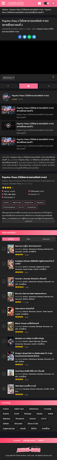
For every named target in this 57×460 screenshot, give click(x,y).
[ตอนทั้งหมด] (28, 86)
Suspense (31, 207)
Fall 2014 (11, 194)
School (25, 311)
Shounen (18, 251)
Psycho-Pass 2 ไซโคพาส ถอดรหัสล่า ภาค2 (30, 95)
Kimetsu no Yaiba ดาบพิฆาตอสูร (29, 338)
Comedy (32, 266)
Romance (20, 418)
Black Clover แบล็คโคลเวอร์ (27, 323)
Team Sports (48, 311)
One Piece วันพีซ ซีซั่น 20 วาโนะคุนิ (29, 371)
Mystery (40, 202)
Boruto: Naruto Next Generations (30, 293)
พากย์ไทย (32, 251)
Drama (6, 413)
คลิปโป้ (40, 440)
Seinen (6, 423)
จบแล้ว (25, 251)
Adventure (33, 249)
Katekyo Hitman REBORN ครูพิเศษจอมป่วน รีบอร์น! (34, 262)
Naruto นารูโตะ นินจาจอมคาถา (28, 246)
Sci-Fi (21, 207)
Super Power (28, 269)
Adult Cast (16, 202)
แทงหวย (17, 440)
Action (6, 202)
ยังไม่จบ (32, 299)
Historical (19, 344)
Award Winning (34, 341)
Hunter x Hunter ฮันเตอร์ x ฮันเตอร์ (30, 278)
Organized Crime (42, 266)
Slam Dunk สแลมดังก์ (24, 308)
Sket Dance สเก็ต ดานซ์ (25, 386)
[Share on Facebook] (20, 37)
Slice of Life (33, 423)
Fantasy (40, 249)
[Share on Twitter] (25, 37)
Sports (39, 311)
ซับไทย (25, 299)
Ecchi (16, 413)
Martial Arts (48, 249)
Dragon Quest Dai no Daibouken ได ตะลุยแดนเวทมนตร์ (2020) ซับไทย (33, 354)
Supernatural (9, 428)
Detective (29, 202)
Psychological (9, 207)
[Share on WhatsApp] (29, 37)
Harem (39, 413)
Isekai (50, 413)
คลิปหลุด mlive (29, 440)
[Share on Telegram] (34, 37)
